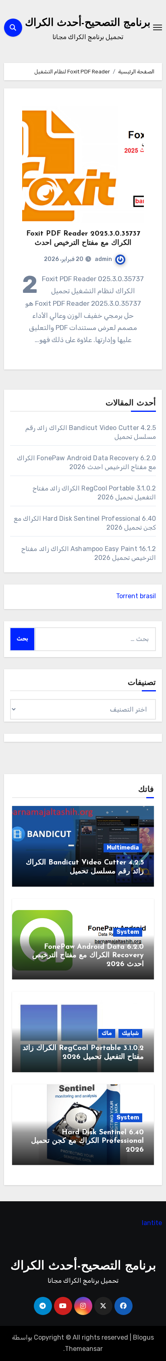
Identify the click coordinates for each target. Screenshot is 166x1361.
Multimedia (123, 847)
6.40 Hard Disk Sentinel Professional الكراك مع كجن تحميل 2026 (87, 1141)
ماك (107, 1033)
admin (103, 259)
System (127, 932)
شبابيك (130, 1033)
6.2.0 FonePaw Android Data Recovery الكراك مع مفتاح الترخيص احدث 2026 (88, 956)
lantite (152, 1223)
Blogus (143, 1337)
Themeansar (84, 1349)
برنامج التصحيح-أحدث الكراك (87, 23)
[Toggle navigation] (157, 27)
